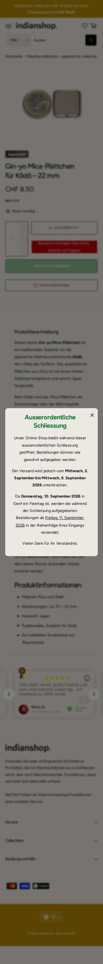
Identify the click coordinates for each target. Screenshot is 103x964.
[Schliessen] (92, 415)
